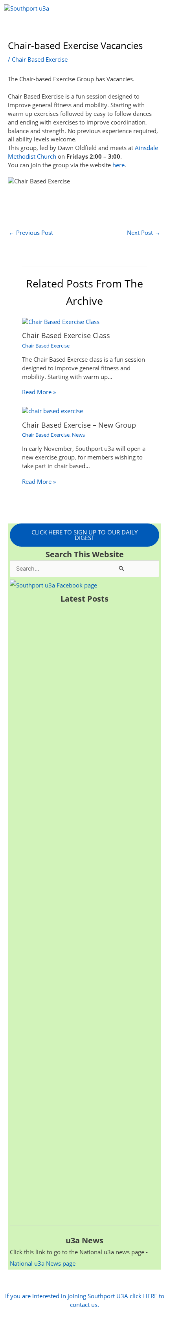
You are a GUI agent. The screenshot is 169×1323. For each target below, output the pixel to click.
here (118, 165)
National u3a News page (42, 1263)
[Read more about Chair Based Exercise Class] (60, 321)
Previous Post (31, 232)
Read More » (39, 392)
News (78, 434)
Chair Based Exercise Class (66, 335)
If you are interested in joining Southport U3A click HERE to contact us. (84, 1300)
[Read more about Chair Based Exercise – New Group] (52, 410)
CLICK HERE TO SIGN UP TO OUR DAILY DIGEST (84, 535)
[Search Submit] (121, 568)
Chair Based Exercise (40, 59)
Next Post (143, 232)
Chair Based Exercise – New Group (79, 425)
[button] (84, 28)
